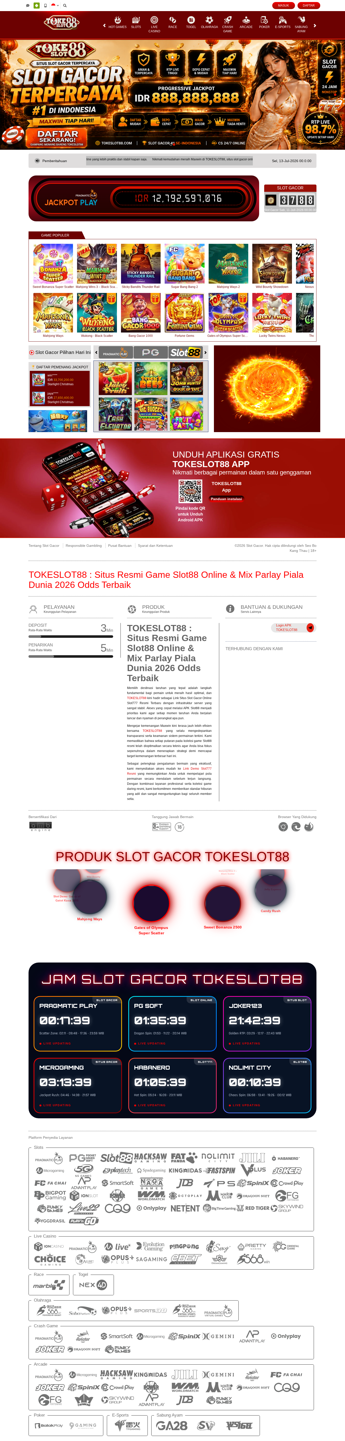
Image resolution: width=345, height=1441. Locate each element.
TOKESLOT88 (136, 698)
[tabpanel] (172, 94)
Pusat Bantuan (120, 546)
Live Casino (154, 29)
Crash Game (227, 29)
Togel (191, 27)
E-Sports (282, 27)
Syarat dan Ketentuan (155, 546)
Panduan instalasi (226, 499)
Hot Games (118, 27)
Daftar (309, 5)
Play (88, 202)
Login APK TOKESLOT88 (286, 627)
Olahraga (209, 27)
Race (172, 27)
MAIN (56, 264)
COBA (118, 373)
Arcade (246, 27)
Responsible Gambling (84, 546)
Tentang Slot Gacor (44, 546)
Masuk (283, 5)
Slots (136, 27)
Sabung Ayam (301, 29)
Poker (264, 27)
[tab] (116, 352)
